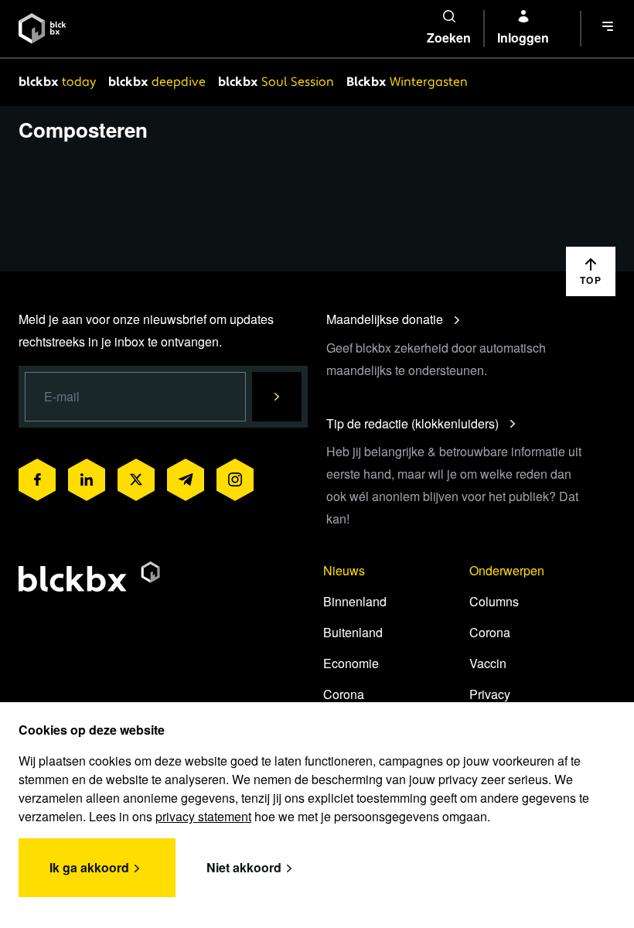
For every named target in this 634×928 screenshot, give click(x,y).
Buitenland (353, 632)
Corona (343, 694)
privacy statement (203, 816)
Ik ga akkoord (89, 867)
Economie (351, 663)
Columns (494, 601)
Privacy (489, 694)
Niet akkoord (243, 867)
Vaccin (487, 663)
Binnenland (355, 601)
